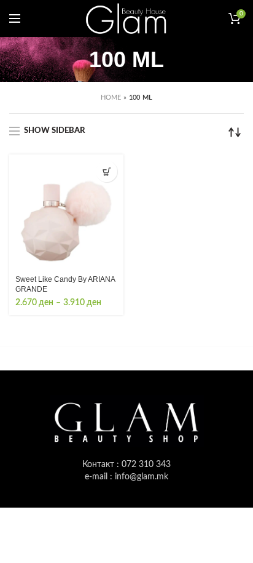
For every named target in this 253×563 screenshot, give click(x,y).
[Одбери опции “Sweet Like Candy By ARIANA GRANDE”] (106, 171)
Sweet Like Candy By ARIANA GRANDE (65, 284)
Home (111, 97)
